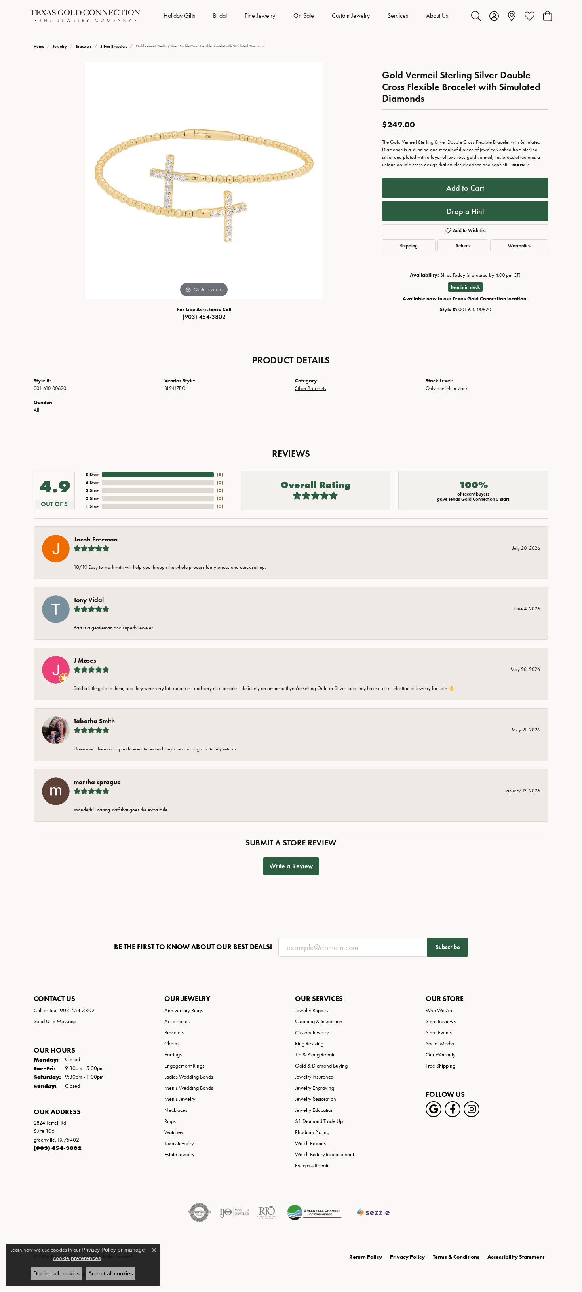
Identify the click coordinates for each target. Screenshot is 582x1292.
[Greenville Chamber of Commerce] (314, 1212)
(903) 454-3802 (204, 317)
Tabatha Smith (94, 721)
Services (398, 15)
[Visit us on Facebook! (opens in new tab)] (452, 1109)
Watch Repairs (310, 1143)
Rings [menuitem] (170, 1121)
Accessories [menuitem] (177, 1021)
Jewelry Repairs (311, 1010)
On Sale (303, 15)
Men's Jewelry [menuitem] (179, 1099)
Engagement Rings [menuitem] (184, 1065)
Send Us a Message (55, 1021)
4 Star (92, 482)
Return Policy (365, 1257)
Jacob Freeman (96, 539)
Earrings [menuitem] (173, 1054)
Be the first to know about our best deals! (193, 947)
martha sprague (97, 782)
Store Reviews (441, 1021)
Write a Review (291, 866)
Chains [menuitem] (171, 1043)
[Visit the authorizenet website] (199, 1212)
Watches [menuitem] (173, 1132)
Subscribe (448, 947)
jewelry (60, 46)
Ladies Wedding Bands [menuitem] (188, 1077)
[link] (512, 16)
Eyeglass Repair (312, 1165)
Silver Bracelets (113, 46)
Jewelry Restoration (315, 1099)
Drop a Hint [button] (465, 211)
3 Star (92, 490)
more (519, 164)
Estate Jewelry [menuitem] (179, 1154)
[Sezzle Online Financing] (373, 1212)
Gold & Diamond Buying (321, 1065)
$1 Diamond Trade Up (319, 1121)
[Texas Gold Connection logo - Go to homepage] (85, 16)
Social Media (440, 1043)
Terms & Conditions (456, 1257)
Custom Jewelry (351, 15)
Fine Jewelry (260, 15)
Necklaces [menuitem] (175, 1110)
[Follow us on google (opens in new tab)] (433, 1109)
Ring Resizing (309, 1043)
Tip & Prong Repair (315, 1054)
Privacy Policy (407, 1257)
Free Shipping (440, 1065)
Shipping (409, 246)
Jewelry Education (314, 1110)
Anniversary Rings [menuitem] (183, 1010)
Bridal (220, 15)
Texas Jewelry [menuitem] (179, 1143)
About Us (437, 15)
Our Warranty (440, 1054)
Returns (463, 246)
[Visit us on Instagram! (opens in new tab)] (471, 1109)
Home (39, 46)
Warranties (519, 246)
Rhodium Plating (312, 1132)
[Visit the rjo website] (267, 1212)
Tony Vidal (89, 600)
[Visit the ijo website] (234, 1212)
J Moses (85, 660)
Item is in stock (465, 287)
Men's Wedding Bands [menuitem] (188, 1088)
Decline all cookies (56, 1273)
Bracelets (83, 46)
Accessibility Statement (515, 1257)
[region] (204, 180)
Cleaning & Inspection (318, 1021)
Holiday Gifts (179, 15)
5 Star (92, 474)
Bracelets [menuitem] (174, 1032)
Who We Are (440, 1010)
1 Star (92, 506)
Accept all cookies (110, 1273)
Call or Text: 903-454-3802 (64, 1010)
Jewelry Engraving (314, 1088)
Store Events (439, 1032)
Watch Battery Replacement (324, 1154)
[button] (476, 16)
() (220, 474)
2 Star (92, 498)
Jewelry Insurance (314, 1077)
